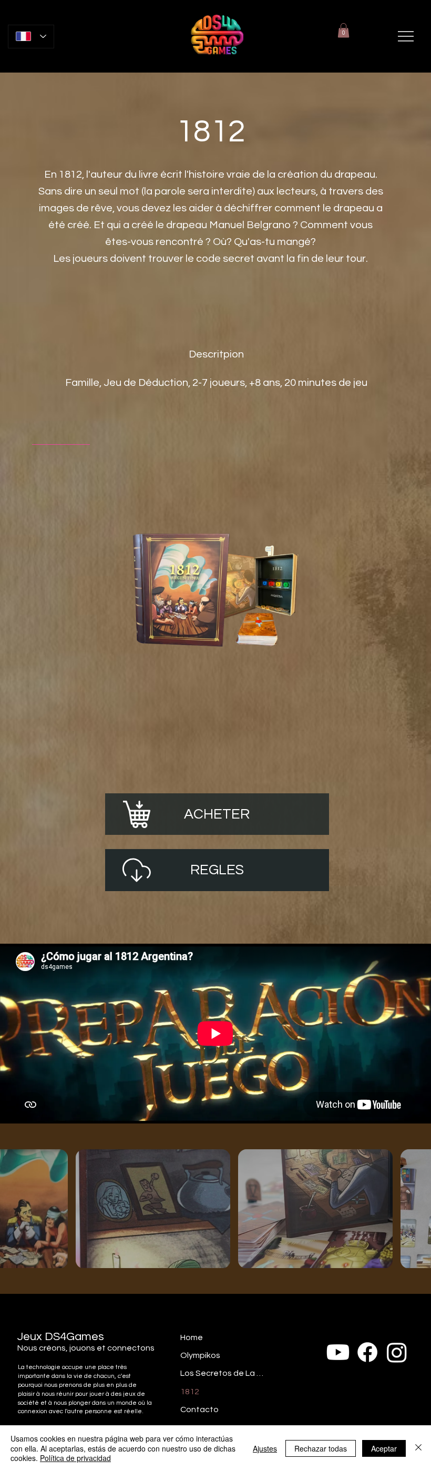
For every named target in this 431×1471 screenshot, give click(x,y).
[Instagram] (397, 1352)
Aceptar (384, 1448)
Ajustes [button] (265, 1448)
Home (191, 1337)
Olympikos (200, 1355)
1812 (189, 1391)
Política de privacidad (75, 1458)
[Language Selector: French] (31, 36)
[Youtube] (338, 1352)
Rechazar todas (320, 1448)
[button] (343, 30)
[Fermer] (418, 1448)
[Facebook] (367, 1352)
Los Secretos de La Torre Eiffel (222, 1373)
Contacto (199, 1409)
